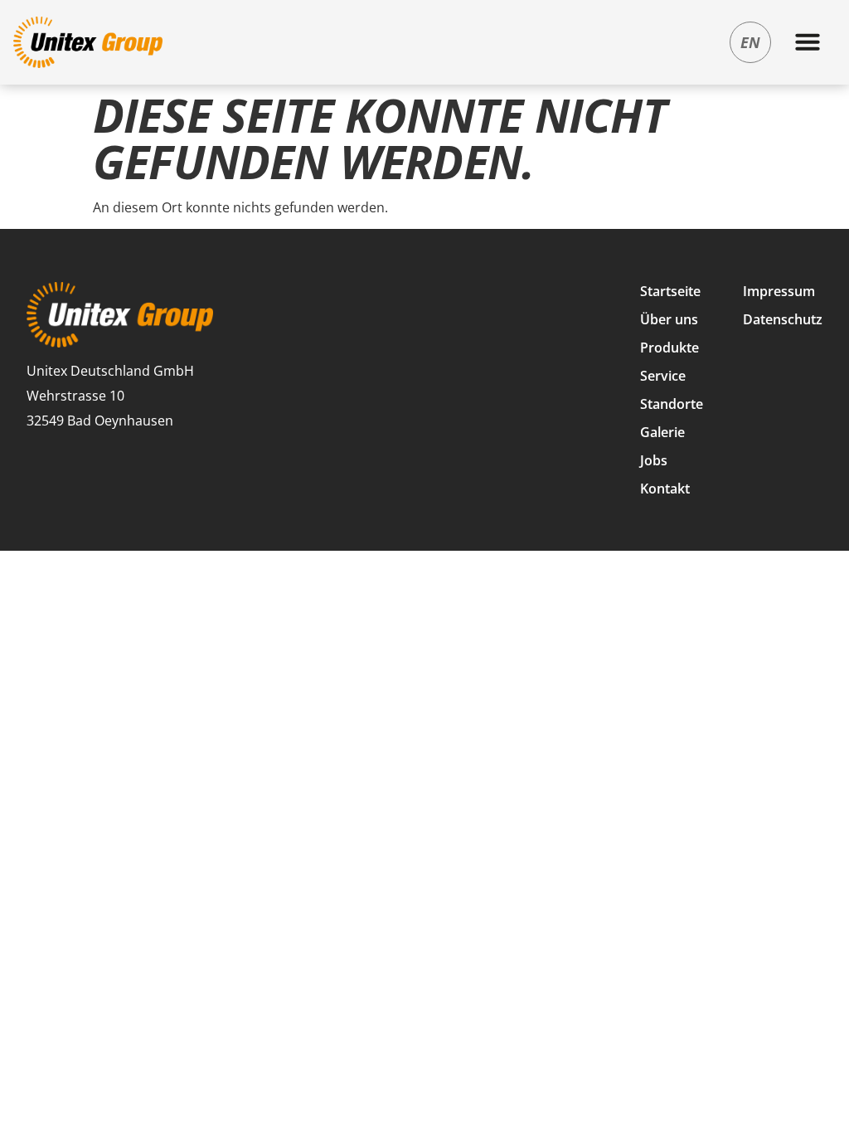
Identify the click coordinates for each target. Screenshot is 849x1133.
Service (663, 376)
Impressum (779, 291)
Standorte (671, 404)
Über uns (669, 319)
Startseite (670, 291)
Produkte (669, 347)
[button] (807, 41)
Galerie (662, 432)
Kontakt (665, 488)
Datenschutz (782, 319)
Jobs (653, 460)
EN (750, 42)
